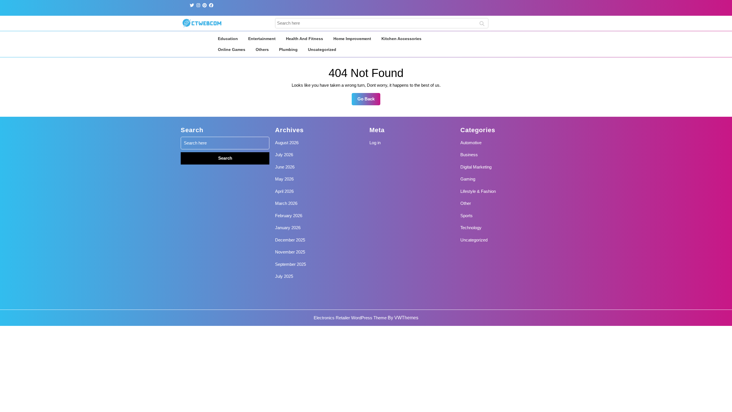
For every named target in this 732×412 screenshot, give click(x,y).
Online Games (231, 49)
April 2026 (284, 191)
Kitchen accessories (401, 38)
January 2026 (288, 227)
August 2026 (287, 142)
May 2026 (284, 179)
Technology (471, 227)
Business (469, 154)
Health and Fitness (304, 38)
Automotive (471, 142)
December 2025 (290, 239)
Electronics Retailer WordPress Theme (350, 317)
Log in (375, 142)
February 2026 (288, 215)
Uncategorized (322, 49)
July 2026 (284, 154)
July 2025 (284, 276)
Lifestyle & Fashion (478, 191)
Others (262, 49)
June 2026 (285, 167)
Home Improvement (352, 38)
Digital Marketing (476, 167)
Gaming (467, 179)
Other (465, 203)
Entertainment (262, 38)
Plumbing (288, 49)
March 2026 (286, 203)
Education (228, 38)
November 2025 (290, 251)
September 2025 (290, 264)
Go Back (368, 100)
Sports (466, 215)
